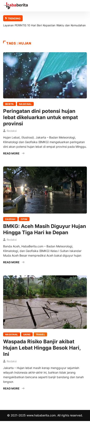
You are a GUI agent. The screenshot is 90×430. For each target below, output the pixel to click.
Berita (9, 104)
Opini (24, 219)
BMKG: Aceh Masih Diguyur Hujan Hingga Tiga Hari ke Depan (44, 229)
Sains (27, 334)
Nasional (25, 104)
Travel (40, 334)
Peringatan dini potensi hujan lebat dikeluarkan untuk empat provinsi (40, 117)
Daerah (10, 219)
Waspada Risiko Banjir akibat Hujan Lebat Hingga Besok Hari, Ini (42, 347)
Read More (11, 153)
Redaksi (12, 130)
